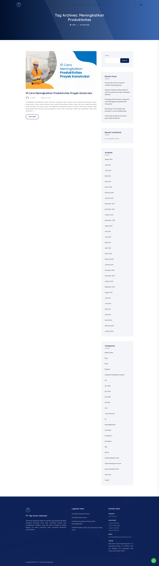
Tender (107, 480)
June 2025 (108, 237)
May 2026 (108, 176)
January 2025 (109, 265)
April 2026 (108, 181)
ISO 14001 (108, 386)
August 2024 (108, 292)
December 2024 (110, 270)
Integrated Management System (115, 375)
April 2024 (108, 314)
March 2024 (108, 320)
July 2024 (108, 298)
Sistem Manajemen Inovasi (113, 463)
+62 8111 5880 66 (113, 523)
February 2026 (109, 192)
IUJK (106, 408)
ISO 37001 (108, 391)
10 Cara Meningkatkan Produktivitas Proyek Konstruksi (59, 93)
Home (74, 25)
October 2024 (109, 281)
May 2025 (108, 242)
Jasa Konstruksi (110, 413)
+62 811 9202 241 (113, 530)
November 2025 (110, 209)
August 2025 (108, 226)
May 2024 (108, 309)
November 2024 (110, 276)
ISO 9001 (107, 402)
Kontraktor (108, 441)
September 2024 (110, 287)
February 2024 (109, 326)
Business (107, 369)
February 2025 (109, 259)
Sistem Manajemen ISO (112, 469)
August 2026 (108, 159)
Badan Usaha (109, 352)
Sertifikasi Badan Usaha (79, 517)
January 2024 (109, 331)
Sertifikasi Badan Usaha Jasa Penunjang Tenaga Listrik (87, 529)
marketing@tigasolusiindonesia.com (120, 537)
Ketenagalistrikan (110, 425)
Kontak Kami (97, 4)
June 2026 (108, 170)
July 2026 (108, 165)
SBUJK (107, 452)
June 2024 (108, 303)
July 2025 (108, 231)
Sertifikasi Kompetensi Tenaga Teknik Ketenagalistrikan (83, 522)
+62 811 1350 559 (113, 528)
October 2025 (109, 215)
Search (107, 55)
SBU (106, 447)
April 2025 (108, 248)
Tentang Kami (65, 4)
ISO (106, 380)
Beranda (55, 4)
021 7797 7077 (112, 516)
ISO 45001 (108, 397)
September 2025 (110, 220)
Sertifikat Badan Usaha (112, 458)
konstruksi (108, 430)
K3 (105, 419)
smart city (108, 474)
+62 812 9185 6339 (114, 525)
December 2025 (110, 204)
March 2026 (108, 187)
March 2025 (108, 253)
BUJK (106, 364)
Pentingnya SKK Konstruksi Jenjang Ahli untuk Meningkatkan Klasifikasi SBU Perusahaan (117, 102)
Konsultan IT (108, 436)
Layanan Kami (77, 4)
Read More (32, 117)
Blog (106, 358)
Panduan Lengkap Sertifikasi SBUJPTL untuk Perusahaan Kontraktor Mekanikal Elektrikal (117, 92)
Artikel (87, 4)
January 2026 (109, 198)
